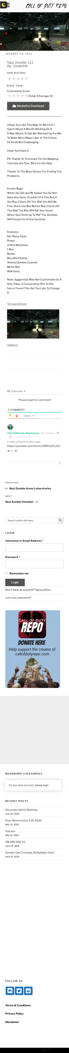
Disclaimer (12, 1022)
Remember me (19, 573)
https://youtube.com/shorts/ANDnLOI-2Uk (33, 446)
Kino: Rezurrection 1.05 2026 (23, 820)
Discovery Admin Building (21, 809)
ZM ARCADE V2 (15, 842)
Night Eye (46, 1050)
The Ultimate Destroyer (23, 433)
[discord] (10, 991)
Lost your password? (18, 597)
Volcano (10, 831)
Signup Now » (43, 589)
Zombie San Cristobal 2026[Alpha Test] (29, 852)
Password (12, 557)
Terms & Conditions (18, 1005)
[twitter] (19, 991)
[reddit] (28, 991)
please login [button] (42, 785)
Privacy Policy (14, 1013)
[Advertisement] (34, 730)
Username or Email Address (24, 540)
